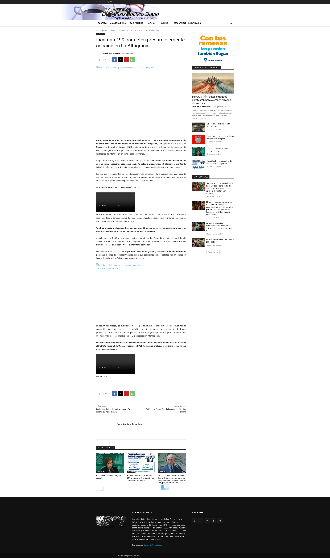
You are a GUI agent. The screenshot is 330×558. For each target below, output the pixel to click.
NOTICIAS (151, 23)
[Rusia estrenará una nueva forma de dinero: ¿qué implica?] (198, 139)
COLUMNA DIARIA (118, 23)
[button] (231, 23)
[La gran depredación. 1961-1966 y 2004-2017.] (198, 242)
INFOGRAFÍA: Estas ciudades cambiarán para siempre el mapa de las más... (211, 100)
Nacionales (106, 30)
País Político (136, 23)
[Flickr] (207, 520)
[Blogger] (194, 520)
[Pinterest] (126, 59)
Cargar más (212, 252)
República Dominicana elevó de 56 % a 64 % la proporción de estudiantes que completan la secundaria (141, 478)
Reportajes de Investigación (188, 23)
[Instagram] (213, 520)
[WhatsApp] (132, 59)
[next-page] (102, 489)
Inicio (98, 30)
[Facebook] (114, 59)
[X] (120, 59)
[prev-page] (97, 489)
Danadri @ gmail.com (153, 545)
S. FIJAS (164, 23)
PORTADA (102, 23)
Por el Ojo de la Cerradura (111, 53)
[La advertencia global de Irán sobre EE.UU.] (198, 127)
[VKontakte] (219, 520)
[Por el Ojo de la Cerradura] (98, 53)
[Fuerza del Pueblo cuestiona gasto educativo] (110, 463)
